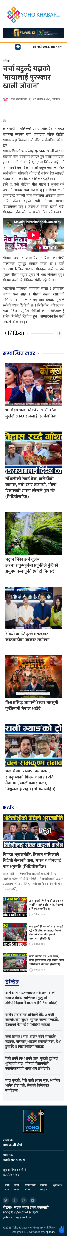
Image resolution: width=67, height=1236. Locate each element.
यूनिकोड (57, 1185)
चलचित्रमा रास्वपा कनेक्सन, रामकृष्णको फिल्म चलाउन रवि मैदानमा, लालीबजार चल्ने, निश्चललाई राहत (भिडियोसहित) (30, 780)
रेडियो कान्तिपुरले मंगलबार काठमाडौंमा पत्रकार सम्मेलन (27, 637)
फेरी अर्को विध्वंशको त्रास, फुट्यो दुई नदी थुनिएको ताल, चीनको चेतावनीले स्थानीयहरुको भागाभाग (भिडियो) (46, 932)
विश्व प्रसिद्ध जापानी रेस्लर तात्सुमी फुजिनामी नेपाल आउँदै (31, 705)
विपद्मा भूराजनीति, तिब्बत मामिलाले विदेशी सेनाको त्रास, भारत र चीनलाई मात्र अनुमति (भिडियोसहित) (32, 860)
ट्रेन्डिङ (12, 982)
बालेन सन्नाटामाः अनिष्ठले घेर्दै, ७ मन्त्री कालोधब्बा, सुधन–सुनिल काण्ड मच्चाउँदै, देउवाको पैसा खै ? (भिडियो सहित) (32, 1020)
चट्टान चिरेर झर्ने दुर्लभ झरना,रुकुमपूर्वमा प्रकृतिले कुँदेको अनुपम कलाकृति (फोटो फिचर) (31, 565)
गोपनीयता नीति (30, 1187)
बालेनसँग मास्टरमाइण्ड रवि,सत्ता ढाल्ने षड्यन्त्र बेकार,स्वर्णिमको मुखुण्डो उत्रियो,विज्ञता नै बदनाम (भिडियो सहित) (31, 998)
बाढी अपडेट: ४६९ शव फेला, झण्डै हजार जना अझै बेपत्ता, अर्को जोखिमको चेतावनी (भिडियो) (46, 960)
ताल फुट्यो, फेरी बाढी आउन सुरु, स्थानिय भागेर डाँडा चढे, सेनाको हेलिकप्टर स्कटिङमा (46, 905)
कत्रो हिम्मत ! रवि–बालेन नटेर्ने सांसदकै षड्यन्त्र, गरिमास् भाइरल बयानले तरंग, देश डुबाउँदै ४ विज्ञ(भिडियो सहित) (33, 1042)
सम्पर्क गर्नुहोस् (44, 1187)
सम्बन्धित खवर (19, 353)
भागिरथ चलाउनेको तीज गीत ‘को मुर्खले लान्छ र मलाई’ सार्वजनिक (31, 413)
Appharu (50, 1232)
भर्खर (9, 807)
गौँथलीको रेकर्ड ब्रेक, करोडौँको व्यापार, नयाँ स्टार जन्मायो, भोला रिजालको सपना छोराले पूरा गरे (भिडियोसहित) (30, 487)
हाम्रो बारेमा (17, 1187)
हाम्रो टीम (7, 1187)
